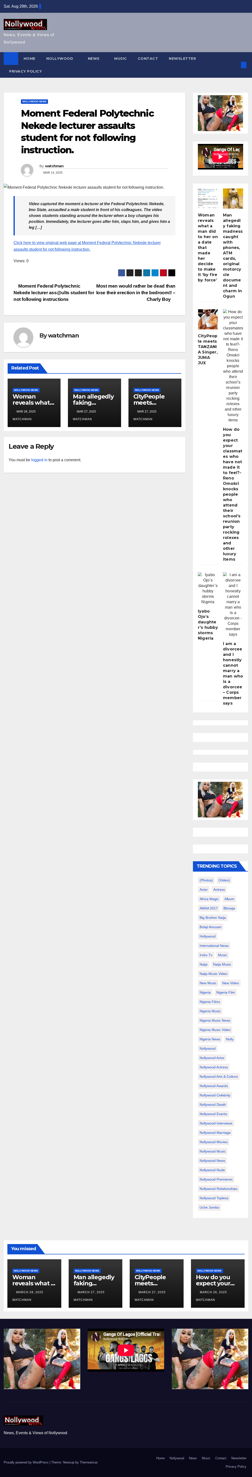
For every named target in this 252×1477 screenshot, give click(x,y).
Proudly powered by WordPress (26, 1462)
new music (208, 983)
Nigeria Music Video (215, 1030)
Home (29, 58)
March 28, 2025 (30, 1292)
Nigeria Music (210, 1011)
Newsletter (182, 58)
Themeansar (88, 1462)
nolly (230, 1039)
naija (203, 964)
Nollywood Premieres (216, 1179)
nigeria (205, 992)
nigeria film (225, 992)
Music (120, 58)
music (222, 955)
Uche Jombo (209, 1207)
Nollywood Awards (214, 1086)
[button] (235, 65)
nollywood (208, 1048)
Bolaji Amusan (210, 927)
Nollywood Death (213, 1105)
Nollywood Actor (212, 1058)
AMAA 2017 (209, 908)
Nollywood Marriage (215, 1133)
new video (230, 983)
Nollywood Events (213, 1114)
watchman (54, 166)
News (94, 58)
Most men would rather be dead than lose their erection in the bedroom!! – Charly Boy (135, 292)
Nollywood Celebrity (215, 1095)
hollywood (208, 936)
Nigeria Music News (215, 1020)
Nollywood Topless (214, 1198)
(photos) (206, 880)
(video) (224, 880)
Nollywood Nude (212, 1170)
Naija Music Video (213, 974)
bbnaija (229, 908)
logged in (39, 460)
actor (204, 890)
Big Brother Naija (213, 918)
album (229, 899)
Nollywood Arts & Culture (219, 1076)
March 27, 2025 (92, 1292)
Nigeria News (210, 1039)
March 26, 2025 (214, 1292)
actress (219, 890)
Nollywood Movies (214, 1142)
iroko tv (206, 955)
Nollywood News (34, 101)
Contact (148, 58)
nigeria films (210, 1002)
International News (214, 946)
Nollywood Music (213, 1151)
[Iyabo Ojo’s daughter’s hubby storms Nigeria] (208, 588)
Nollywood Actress (214, 1067)
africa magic (209, 899)
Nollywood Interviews (216, 1123)
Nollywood (60, 58)
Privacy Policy (25, 71)
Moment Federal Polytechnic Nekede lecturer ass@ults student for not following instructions (54, 292)
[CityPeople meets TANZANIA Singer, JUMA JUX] (208, 319)
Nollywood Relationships (218, 1189)
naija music (222, 964)
